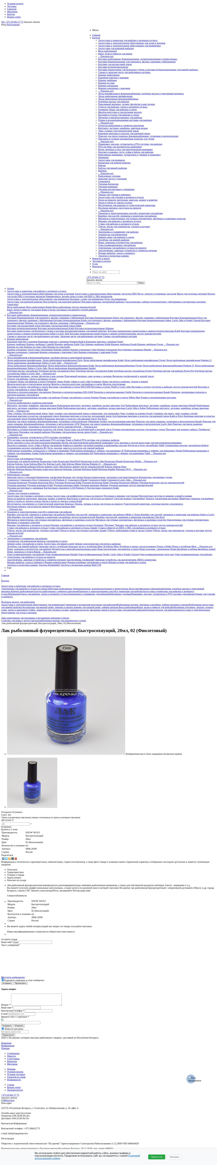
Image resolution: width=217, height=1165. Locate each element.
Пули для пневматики (115, 299)
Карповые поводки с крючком (113, 77)
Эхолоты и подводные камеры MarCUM (80, 565)
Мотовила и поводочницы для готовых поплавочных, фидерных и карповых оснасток (142, 218)
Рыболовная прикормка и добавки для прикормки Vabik (122, 453)
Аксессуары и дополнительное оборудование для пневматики (129, 45)
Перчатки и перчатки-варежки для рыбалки (120, 117)
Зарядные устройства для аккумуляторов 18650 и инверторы (125, 559)
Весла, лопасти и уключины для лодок (156, 294)
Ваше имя (6, 942)
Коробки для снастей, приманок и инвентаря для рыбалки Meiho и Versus (103, 514)
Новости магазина (13, 1029)
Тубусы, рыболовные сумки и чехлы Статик (129, 530)
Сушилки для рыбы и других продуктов (21, 620)
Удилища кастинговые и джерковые (116, 189)
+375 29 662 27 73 (95, 277)
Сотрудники (13, 1058)
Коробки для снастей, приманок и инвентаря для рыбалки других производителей (53, 517)
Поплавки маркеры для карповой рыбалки (102, 302)
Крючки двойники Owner (150, 344)
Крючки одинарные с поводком (114, 88)
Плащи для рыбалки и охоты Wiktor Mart (119, 397)
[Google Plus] (15, 858)
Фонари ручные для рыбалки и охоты (127, 562)
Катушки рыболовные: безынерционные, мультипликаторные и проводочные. (137, 59)
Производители (15, 1090)
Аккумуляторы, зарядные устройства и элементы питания (127, 250)
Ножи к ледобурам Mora (184, 546)
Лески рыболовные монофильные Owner (144, 360)
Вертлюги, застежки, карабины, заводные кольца (123, 128)
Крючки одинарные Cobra (83, 349)
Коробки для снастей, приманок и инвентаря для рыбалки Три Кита (130, 517)
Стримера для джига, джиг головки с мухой (175, 413)
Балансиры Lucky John (92, 461)
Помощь (5, 1048)
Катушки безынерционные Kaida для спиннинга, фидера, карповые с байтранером (95, 320)
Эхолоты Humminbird (49, 565)
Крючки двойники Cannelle (40, 344)
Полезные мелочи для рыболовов (162, 610)
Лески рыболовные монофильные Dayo (63, 360)
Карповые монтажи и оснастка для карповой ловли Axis (88, 416)
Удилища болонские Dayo (41, 482)
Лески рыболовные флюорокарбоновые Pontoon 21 (168, 365)
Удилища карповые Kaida (40, 485)
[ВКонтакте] (3, 858)
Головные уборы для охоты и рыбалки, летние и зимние (119, 381)
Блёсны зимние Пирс (115, 466)
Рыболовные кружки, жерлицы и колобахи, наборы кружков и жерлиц (153, 604)
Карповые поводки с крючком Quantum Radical (61, 341)
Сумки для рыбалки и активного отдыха (118, 224)
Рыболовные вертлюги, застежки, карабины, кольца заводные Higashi (160, 405)
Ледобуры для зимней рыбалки (113, 240)
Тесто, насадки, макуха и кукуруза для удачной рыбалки (75, 448)
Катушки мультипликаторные (113, 67)
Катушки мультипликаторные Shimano (94, 328)
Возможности (14, 1079)
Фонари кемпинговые (55, 562)
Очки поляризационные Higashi (61, 554)
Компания (6, 1043)
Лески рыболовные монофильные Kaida (103, 360)
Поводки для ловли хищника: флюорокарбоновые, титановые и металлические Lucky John (126, 424)
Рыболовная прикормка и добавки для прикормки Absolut (153, 450)
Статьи (10, 1084)
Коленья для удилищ (73, 477)
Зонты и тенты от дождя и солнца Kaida (62, 501)
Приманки (103, 157)
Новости (11, 1056)
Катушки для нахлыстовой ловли (115, 64)
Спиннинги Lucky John (118, 480)
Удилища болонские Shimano (124, 482)
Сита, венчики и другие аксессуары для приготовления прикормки (148, 442)
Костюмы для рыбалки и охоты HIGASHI (70, 387)
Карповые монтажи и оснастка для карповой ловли (124, 133)
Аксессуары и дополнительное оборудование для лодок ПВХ (106, 294)
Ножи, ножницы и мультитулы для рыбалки (120, 242)
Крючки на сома (106, 83)
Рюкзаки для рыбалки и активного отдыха (119, 221)
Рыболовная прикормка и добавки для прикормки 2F (97, 450)
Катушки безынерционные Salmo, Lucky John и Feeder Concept (169, 320)
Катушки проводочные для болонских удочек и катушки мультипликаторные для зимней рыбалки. (148, 69)
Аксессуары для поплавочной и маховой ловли (88, 429)
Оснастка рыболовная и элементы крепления (121, 125)
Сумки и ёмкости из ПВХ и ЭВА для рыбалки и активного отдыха (131, 528)
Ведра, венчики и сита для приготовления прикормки (125, 149)
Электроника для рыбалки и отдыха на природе (122, 248)
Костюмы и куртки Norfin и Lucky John (111, 387)
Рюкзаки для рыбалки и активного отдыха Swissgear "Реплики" (82, 525)
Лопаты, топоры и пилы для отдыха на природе (99, 504)
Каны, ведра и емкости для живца (115, 53)
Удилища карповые (108, 186)
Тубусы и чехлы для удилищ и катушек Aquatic (83, 530)
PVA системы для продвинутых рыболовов (120, 147)
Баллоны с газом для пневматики (87, 299)
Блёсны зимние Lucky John (50, 466)
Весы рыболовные (107, 51)
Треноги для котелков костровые (162, 498)
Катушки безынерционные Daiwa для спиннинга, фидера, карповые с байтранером (127, 317)
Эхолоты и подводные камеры (113, 256)
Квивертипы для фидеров (49, 477)
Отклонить (174, 1157)
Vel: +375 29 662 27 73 (12, 22)
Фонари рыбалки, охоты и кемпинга (116, 253)
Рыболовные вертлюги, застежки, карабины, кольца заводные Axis (91, 405)
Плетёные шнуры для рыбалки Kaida (94, 371)
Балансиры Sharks (132, 461)
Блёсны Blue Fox (38, 464)
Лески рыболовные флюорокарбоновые (118, 99)
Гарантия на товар (16, 1077)
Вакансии (12, 1061)
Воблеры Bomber (106, 469)
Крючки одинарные (108, 85)
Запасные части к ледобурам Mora (85, 546)
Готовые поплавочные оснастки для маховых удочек (138, 429)
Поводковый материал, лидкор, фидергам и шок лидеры (126, 104)
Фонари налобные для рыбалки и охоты (87, 562)
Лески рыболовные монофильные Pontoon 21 (189, 360)
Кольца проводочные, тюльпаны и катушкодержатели (111, 477)
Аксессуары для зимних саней (59, 544)
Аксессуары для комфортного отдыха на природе (78, 496)
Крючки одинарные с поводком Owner (97, 352)
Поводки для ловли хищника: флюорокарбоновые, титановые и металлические (138, 136)
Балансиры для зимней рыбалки (114, 162)
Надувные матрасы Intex (63, 506)
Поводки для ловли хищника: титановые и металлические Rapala (169, 421)
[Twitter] (6, 858)
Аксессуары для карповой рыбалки (116, 48)
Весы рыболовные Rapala (39, 307)
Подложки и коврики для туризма (121, 496)
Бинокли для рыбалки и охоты (52, 541)
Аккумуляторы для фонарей (80, 559)
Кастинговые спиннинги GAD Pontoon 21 (65, 488)
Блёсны (102, 165)
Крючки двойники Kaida (97, 344)
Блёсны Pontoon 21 (91, 464)
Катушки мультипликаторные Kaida (56, 328)
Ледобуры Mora (111, 546)
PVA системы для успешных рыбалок (100, 440)
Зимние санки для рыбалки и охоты (116, 237)
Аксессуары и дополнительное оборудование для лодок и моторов (131, 43)
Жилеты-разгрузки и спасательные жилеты (120, 112)
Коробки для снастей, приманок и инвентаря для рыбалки (127, 216)
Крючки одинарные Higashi (137, 349)
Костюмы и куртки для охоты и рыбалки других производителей (164, 387)
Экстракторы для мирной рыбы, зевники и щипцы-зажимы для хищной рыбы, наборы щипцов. (70, 607)
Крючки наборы (61, 349)
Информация (7, 1045)
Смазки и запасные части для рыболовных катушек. (124, 72)
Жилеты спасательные (114, 384)
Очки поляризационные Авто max (156, 554)
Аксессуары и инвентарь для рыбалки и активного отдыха (127, 40)
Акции (10, 288)
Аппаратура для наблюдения (112, 234)
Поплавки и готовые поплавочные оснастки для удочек (126, 139)
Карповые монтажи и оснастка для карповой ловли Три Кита (76, 419)
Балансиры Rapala (114, 461)
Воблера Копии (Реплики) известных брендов (39, 469)
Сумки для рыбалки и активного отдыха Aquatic (73, 528)
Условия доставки (16, 1074)
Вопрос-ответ (14, 1087)
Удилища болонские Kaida (68, 482)
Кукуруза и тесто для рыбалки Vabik (146, 445)
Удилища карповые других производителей (131, 485)
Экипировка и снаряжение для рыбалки (118, 232)
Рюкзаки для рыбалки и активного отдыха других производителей (149, 525)
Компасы (69, 504)
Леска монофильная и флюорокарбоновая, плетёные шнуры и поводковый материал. (141, 93)
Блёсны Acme (22, 464)
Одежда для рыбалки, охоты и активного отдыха (122, 107)
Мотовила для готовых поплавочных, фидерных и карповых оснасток (130, 520)
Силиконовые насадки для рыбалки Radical (186, 445)
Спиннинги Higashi (78, 480)
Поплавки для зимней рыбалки (34, 432)
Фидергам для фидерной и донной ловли (133, 376)
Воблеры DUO (123, 469)
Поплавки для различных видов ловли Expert (74, 432)
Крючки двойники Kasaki (124, 344)
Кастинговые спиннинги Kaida (103, 488)
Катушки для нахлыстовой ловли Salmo (61, 325)
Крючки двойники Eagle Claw (70, 344)
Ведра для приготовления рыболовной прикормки (87, 442)
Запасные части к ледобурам (53, 546)
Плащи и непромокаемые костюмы (158, 397)
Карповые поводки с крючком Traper (104, 341)
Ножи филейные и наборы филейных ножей (192, 549)
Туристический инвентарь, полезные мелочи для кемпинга (153, 504)
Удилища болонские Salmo (95, 482)
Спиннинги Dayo (28, 480)
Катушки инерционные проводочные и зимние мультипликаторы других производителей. (115, 333)
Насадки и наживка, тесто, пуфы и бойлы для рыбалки (126, 152)
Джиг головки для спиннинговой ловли (118, 131)
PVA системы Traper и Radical (66, 440)
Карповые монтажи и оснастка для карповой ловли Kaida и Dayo (150, 416)
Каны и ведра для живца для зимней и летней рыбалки (69, 309)
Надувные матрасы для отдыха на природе (119, 208)
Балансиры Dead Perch (69, 461)
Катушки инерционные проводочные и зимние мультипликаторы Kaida (144, 331)
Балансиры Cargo (48, 461)
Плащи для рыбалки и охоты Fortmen (80, 397)
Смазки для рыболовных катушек (120, 336)
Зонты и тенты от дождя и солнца (115, 202)
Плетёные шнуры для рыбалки (113, 101)
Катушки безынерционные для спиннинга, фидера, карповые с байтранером (137, 61)
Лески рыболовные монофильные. (115, 96)
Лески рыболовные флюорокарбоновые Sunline (72, 368)
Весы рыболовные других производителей (74, 307)
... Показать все (106, 56)
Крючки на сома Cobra (35, 347)
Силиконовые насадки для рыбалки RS (27, 448)
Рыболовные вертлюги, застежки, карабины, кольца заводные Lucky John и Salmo (104, 408)
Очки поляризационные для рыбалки (117, 245)
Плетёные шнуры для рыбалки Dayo (57, 371)
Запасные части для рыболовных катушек (81, 336)
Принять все (156, 1157)
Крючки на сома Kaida (58, 347)
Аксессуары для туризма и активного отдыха (121, 197)
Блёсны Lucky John (56, 464)
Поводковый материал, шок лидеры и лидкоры (88, 376)
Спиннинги (104, 181)
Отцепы (38, 458)
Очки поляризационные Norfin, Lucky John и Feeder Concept (108, 554)
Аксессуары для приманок (111, 160)
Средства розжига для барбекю (129, 498)
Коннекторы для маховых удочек (155, 477)
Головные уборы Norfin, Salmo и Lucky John (68, 381)
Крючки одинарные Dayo (110, 349)
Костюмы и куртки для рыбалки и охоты (118, 115)
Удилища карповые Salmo (66, 485)
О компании (13, 1053)
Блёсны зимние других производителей (84, 466)
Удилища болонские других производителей (161, 482)
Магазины (12, 1064)
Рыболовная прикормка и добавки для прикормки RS (66, 453)
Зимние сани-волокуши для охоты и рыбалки (98, 544)
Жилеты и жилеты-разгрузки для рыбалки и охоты (76, 384)
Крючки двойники (107, 80)
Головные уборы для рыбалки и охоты (117, 109)
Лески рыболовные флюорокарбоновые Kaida (71, 365)
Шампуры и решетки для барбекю (196, 498)
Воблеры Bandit (90, 469)
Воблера (102, 170)
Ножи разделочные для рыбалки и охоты (118, 549)
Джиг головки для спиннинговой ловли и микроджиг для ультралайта (83, 413)
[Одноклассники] (9, 858)
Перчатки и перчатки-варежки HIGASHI (72, 392)
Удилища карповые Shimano (94, 485)
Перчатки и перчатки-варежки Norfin (112, 392)
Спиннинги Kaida (97, 480)
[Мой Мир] (12, 858)
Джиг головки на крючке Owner (136, 413)
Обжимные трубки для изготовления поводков (111, 421)
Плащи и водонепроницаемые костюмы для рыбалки (125, 120)
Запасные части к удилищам (112, 178)
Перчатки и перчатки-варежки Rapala (151, 392)
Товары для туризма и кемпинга (114, 194)
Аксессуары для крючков (40, 349)
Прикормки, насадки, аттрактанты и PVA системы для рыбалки (130, 144)
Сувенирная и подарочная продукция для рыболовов (90, 604)
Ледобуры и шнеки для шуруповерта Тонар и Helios (145, 546)
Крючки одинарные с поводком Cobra (59, 352)
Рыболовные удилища (109, 176)
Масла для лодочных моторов (192, 294)
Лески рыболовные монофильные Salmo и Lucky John (34, 363)
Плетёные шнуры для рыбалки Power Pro (173, 371)
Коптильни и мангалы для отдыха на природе (90, 498)
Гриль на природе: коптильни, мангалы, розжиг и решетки (127, 200)
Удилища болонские (108, 184)
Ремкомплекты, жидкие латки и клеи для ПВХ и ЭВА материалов (79, 296)
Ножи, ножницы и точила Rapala (23, 552)
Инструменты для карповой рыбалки (62, 302)
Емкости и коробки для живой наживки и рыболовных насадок (95, 445)
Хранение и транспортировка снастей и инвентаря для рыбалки (130, 213)
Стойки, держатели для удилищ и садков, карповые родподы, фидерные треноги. (69, 610)
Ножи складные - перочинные (154, 549)
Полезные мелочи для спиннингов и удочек (64, 620)
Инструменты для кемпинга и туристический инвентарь (126, 205)
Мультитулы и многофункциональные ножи (74, 549)
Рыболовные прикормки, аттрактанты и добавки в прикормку (129, 155)
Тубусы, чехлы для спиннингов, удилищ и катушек (124, 226)
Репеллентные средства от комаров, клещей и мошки (165, 496)
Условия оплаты (15, 1071)
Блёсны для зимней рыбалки (112, 168)
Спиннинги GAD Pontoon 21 (52, 480)
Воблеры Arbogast (72, 469)
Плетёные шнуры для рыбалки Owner (133, 371)
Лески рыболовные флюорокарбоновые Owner (118, 365)
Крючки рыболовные (109, 75)
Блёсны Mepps (74, 464)
